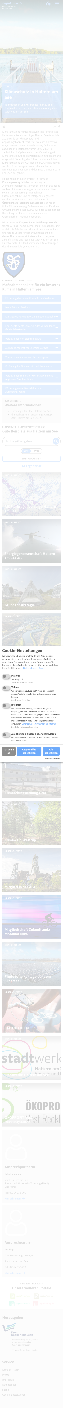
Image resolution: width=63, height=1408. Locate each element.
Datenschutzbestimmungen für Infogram (39, 724)
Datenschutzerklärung (34, 668)
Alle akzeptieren (51, 751)
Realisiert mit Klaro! (52, 758)
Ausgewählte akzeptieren (29, 751)
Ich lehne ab (9, 751)
